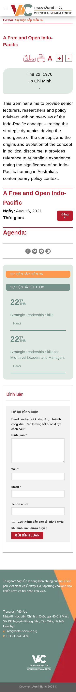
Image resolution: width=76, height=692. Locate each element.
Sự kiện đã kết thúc (27, 287)
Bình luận (19, 435)
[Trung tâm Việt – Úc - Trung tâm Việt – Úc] (41, 10)
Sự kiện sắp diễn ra (26, 274)
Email (16, 486)
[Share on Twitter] (35, 251)
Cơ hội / (8, 20)
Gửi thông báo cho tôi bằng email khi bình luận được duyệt (37, 525)
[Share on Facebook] (28, 251)
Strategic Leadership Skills (31, 315)
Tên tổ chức (19, 504)
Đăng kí (65, 216)
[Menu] (5, 8)
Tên (14, 469)
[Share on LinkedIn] (48, 251)
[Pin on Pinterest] (41, 251)
